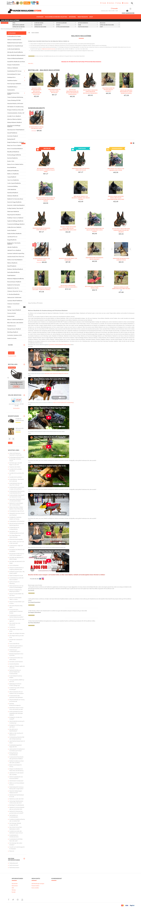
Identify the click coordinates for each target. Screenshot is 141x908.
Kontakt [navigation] (104, 3)
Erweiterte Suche (12, 356)
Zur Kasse (119, 3)
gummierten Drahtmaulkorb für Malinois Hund (59, 344)
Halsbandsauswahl (13, 863)
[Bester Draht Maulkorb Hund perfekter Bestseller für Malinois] (90, 80)
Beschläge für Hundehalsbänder (16, 805)
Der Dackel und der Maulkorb (16, 661)
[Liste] (133, 143)
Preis (14, 22)
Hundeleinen (12, 627)
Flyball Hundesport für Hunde (16, 575)
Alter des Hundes (38, 22)
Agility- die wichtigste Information (17, 633)
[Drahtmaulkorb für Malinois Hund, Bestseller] (54, 80)
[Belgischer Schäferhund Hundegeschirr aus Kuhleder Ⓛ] (68, 276)
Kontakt (115, 8)
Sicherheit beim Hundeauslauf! (16, 780)
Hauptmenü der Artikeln (14, 467)
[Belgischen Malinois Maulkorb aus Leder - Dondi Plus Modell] (126, 80)
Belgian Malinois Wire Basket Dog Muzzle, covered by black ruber (46, 170)
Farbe (79, 24)
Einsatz (58, 24)
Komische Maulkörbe (14, 664)
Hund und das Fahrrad (14, 643)
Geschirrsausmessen (14, 865)
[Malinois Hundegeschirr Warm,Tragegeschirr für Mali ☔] (121, 277)
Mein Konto (111, 3)
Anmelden (126, 3)
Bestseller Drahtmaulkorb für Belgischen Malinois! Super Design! (45, 199)
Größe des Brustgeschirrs (107, 24)
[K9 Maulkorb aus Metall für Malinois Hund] (36, 117)
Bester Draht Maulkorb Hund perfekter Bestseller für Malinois (90, 91)
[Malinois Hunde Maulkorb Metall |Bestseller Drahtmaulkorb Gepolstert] (36, 79)
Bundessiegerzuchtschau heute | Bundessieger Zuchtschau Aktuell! (16, 458)
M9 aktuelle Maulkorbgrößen (16, 539)
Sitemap (14, 890)
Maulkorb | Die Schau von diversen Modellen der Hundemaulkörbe (15, 671)
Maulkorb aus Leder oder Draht (16, 799)
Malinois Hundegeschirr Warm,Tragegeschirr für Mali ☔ (121, 288)
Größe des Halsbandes (19, 26)
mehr (10, 443)
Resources (11, 851)
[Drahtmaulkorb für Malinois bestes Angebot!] (108, 79)
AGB (13, 887)
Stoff (101, 26)
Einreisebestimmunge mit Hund (16, 511)
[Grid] (131, 143)
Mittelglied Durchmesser (62, 26)
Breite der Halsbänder (18, 24)
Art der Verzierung (83, 22)
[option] (36, 89)
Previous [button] (8, 377)
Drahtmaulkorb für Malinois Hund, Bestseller (54, 91)
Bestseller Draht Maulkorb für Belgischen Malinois (56, 373)
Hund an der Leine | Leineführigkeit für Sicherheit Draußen (16, 611)
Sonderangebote (36, 108)
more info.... (30, 63)
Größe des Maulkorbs (40, 26)
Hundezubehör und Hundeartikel (16, 521)
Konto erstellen (35, 887)
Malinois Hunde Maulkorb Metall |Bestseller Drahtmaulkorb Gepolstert (36, 91)
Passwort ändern (35, 885)
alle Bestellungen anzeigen (38, 883)
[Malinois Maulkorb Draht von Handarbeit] (68, 249)
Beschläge (102, 22)
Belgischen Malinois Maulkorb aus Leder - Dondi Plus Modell (126, 91)
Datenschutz (15, 885)
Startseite (29, 33)
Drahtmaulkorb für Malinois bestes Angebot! (108, 89)
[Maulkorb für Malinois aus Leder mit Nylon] (121, 249)
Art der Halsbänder (61, 22)
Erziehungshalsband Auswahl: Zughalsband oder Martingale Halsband (16, 713)
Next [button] (24, 377)
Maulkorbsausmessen (14, 867)
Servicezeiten (16, 408)
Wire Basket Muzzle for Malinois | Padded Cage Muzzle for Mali (81, 198)
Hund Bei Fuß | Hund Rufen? (15, 477)
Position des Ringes (83, 26)
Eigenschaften (38, 24)
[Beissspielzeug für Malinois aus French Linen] (94, 277)
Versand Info (14, 883)
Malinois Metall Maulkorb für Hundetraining (63, 402)
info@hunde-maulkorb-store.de (48, 49)
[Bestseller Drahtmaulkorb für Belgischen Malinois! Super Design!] (72, 79)
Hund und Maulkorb (13, 565)
